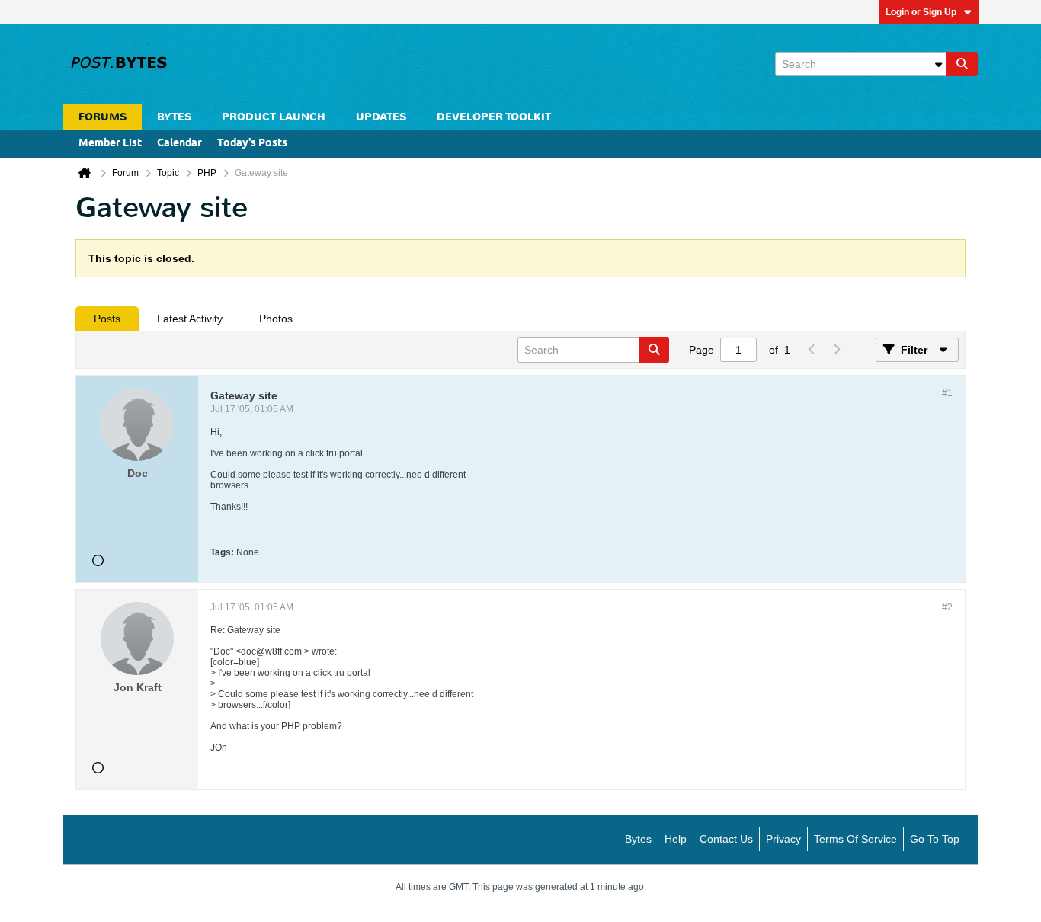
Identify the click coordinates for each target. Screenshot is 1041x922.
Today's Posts (252, 143)
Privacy (783, 839)
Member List (110, 143)
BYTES (174, 117)
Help (676, 839)
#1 (947, 393)
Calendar (179, 143)
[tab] (107, 318)
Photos (276, 318)
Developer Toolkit (494, 117)
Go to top (934, 839)
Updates (381, 117)
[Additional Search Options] (938, 64)
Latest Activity (190, 318)
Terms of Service (855, 839)
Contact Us (726, 839)
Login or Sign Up (921, 12)
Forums (102, 117)
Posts (107, 318)
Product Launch (273, 117)
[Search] (962, 64)
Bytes (638, 839)
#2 (947, 607)
